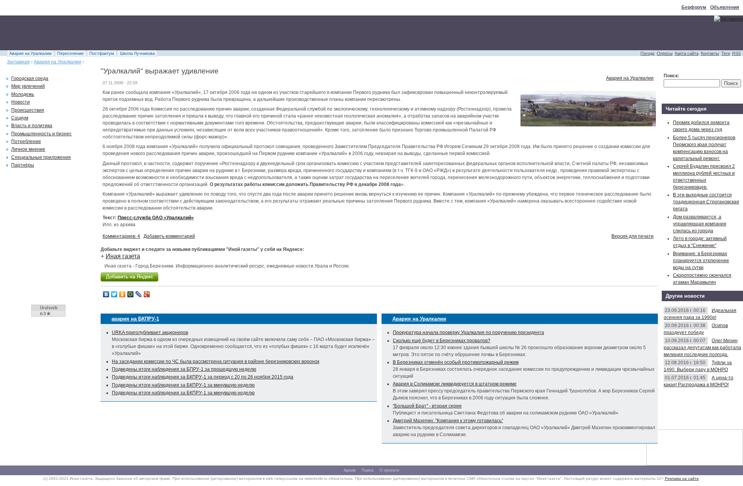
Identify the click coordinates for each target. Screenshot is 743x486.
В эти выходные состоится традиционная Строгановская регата (706, 201)
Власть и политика (31, 125)
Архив (350, 470)
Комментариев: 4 (121, 236)
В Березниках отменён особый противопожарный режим (456, 362)
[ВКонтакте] (106, 294)
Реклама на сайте (682, 478)
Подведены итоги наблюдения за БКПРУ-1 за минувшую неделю (183, 385)
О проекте (389, 470)
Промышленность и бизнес (41, 133)
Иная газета (123, 256)
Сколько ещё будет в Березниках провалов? (441, 340)
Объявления (724, 7)
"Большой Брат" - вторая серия (427, 406)
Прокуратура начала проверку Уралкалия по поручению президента (468, 332)
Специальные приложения (41, 157)
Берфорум (693, 7)
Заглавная (18, 62)
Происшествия (27, 110)
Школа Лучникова (137, 53)
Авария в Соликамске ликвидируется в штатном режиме (455, 384)
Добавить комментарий (169, 236)
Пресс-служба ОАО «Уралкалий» (156, 217)
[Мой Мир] (131, 294)
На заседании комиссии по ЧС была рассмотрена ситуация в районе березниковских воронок (215, 361)
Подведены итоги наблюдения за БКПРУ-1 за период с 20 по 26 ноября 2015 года (202, 377)
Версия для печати (632, 236)
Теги (725, 53)
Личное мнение (28, 149)
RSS (736, 53)
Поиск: (671, 75)
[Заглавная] (728, 19)
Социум (19, 118)
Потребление (26, 141)
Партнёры (22, 165)
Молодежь (22, 94)
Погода (647, 53)
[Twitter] (114, 294)
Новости (20, 102)
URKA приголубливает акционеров (150, 332)
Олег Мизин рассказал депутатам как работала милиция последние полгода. (702, 347)
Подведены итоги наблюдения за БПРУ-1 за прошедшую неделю (184, 369)
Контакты (710, 53)
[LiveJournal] (139, 294)
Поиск (367, 470)
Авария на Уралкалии (30, 53)
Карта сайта (686, 53)
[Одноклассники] (122, 294)
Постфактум (101, 53)
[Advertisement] (141, 32)
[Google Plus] (147, 294)
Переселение (70, 53)
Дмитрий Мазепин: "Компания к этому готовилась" (448, 420)
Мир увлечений (28, 86)
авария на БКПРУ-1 (135, 319)
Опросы (665, 53)
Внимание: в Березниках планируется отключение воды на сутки (701, 260)
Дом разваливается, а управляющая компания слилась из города (699, 224)
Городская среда (29, 78)
